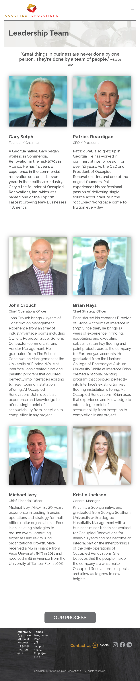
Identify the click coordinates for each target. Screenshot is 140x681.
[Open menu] (132, 10)
